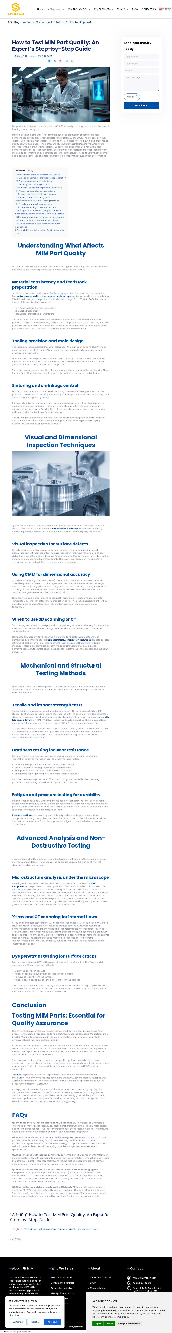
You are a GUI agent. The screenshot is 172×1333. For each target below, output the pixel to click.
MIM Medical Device (61, 1277)
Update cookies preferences (15, 1331)
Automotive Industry (61, 1288)
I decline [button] (109, 1323)
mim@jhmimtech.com (144, 1277)
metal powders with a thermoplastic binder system (46, 296)
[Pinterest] (61, 61)
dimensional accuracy (65, 528)
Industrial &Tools (59, 1298)
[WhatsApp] (72, 61)
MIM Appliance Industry (63, 1293)
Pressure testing (21, 815)
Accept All (52, 1322)
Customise (18, 1322)
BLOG (93, 1282)
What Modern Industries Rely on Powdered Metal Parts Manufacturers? (61, 1229)
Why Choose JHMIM (100, 1277)
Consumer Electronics (62, 1282)
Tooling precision (30, 341)
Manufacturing (97, 1288)
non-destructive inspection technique (69, 639)
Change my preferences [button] (129, 1323)
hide (30, 171)
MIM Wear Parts (59, 1303)
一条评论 (16, 56)
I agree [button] (98, 1323)
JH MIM (16, 1074)
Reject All (35, 1322)
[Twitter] (66, 61)
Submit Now (141, 105)
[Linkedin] (49, 61)
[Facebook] (55, 61)
